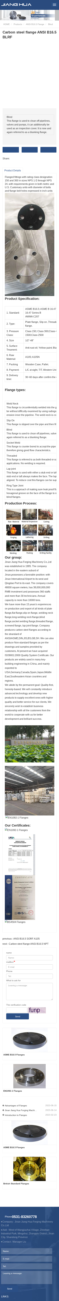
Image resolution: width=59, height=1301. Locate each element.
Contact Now (11, 150)
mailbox (10, 962)
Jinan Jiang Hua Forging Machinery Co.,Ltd (21, 1110)
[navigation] (54, 4)
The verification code (16, 1005)
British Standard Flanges (16, 1183)
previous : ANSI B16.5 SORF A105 (21, 938)
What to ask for (13, 980)
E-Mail (30, 150)
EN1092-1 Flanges (12, 1091)
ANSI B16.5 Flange (35, 24)
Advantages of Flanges (16, 1105)
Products (18, 24)
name (9, 953)
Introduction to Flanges (16, 1115)
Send (17, 1016)
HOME (6, 24)
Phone (9, 971)
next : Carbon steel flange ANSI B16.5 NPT (25, 944)
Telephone (48, 150)
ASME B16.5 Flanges (14, 1054)
